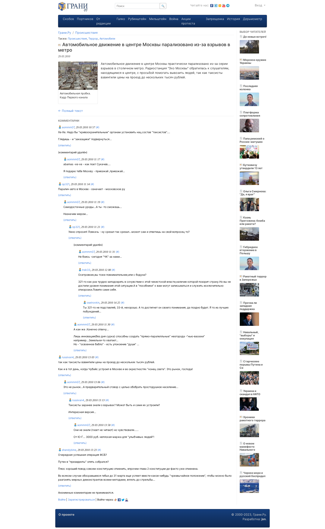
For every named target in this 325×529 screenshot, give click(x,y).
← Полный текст (70, 111)
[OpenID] (115, 499)
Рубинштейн (137, 19)
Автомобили (107, 38)
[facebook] (119, 499)
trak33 (85, 269)
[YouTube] (223, 5)
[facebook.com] (211, 5)
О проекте (66, 514)
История (233, 19)
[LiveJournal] (126, 499)
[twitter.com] (215, 5)
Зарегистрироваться (81, 499)
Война (173, 19)
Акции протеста (188, 21)
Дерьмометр (252, 19)
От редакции (103, 21)
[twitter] (123, 499)
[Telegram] (227, 5)
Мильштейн (157, 19)
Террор (93, 38)
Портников (85, 19)
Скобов (68, 19)
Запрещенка (215, 19)
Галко (121, 19)
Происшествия (86, 32)
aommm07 (67, 127)
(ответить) (64, 145)
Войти (61, 499)
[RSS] (219, 5)
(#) (97, 127)
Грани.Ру (64, 32)
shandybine (68, 449)
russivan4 (67, 357)
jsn (263, 519)
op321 (65, 184)
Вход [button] (259, 5)
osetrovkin (92, 302)
